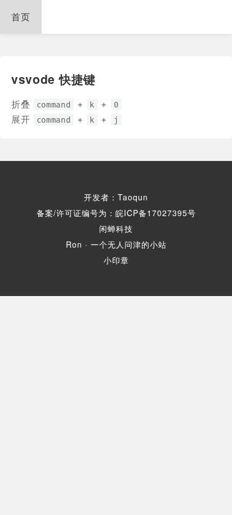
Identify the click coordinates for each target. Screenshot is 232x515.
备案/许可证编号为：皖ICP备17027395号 (116, 212)
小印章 (116, 260)
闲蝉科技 (116, 228)
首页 (20, 16)
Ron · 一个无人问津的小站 (116, 244)
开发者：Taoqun (116, 197)
